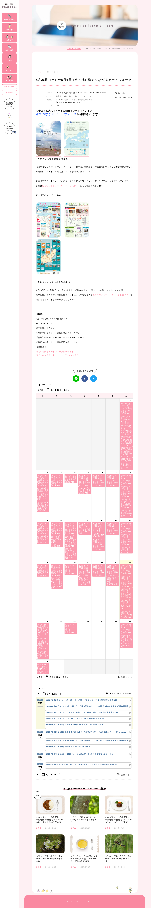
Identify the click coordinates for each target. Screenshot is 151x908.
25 (74, 621)
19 (88, 562)
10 (60, 520)
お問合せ (9, 92)
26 (88, 621)
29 (130, 621)
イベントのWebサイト (68, 102)
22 (130, 562)
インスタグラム (57, 355)
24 (60, 621)
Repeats (104, 93)
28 (116, 621)
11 (74, 520)
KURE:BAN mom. (74, 48)
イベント (60, 106)
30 (46, 661)
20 (102, 562)
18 (74, 562)
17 (60, 562)
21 (116, 562)
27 (102, 621)
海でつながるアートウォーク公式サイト (61, 186)
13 (102, 520)
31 (60, 661)
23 (46, 621)
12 (88, 520)
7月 (41, 389)
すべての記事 (9, 87)
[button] (123, 97)
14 (116, 520)
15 (130, 520)
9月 (66, 389)
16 (46, 562)
